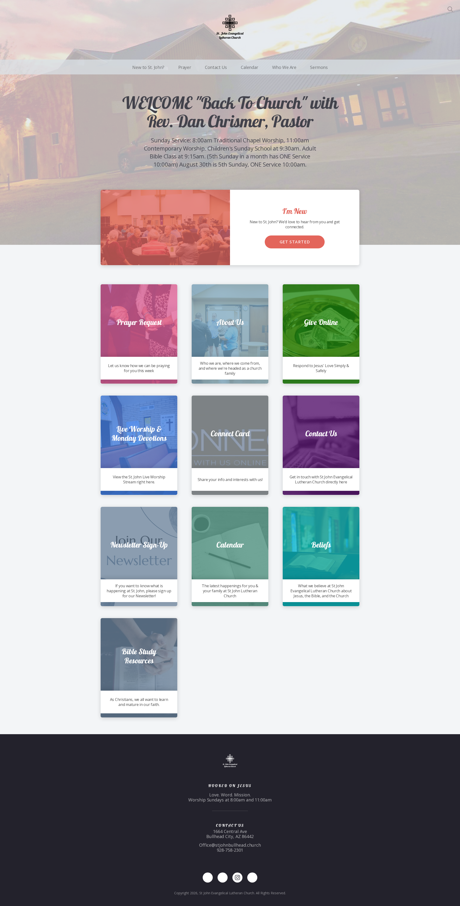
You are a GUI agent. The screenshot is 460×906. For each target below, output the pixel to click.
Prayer (184, 67)
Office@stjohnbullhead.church (230, 845)
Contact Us (216, 67)
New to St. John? (148, 67)
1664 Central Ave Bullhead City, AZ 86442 (230, 833)
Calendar (249, 67)
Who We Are (284, 67)
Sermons (319, 67)
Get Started (295, 242)
